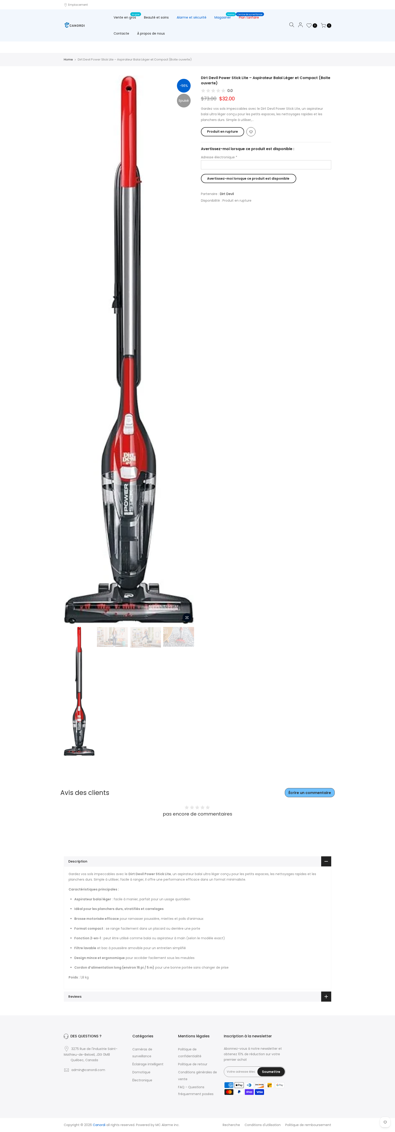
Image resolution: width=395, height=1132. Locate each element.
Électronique (142, 1080)
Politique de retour (192, 1064)
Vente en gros (127, 16)
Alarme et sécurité (191, 17)
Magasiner (224, 16)
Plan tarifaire (250, 16)
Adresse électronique (219, 157)
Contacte (121, 33)
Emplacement (77, 5)
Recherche (231, 1125)
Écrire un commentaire (309, 792)
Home (68, 60)
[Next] (186, 350)
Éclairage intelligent (147, 1064)
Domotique (141, 1072)
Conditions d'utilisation (263, 1125)
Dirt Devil (227, 194)
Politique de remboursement (308, 1125)
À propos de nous (151, 33)
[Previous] (72, 350)
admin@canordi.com (88, 1070)
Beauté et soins (156, 17)
